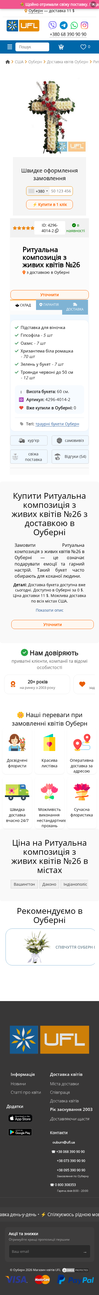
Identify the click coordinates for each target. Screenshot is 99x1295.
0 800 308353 (65, 1184)
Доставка (75, 309)
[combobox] (38, 191)
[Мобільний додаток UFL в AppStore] (21, 1117)
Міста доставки (64, 1083)
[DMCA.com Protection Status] (75, 1270)
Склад (25, 305)
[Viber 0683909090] (52, 27)
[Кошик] (60, 47)
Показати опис (50, 610)
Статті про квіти (26, 1092)
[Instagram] (84, 27)
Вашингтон (24, 884)
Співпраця (60, 1092)
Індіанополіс (75, 884)
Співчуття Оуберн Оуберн (76, 947)
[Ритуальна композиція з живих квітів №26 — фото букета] (49, 115)
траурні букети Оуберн (57, 423)
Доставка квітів (64, 1100)
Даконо (49, 884)
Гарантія (51, 304)
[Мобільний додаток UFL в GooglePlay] (21, 1131)
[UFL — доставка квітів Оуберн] (23, 25)
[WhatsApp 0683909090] (75, 27)
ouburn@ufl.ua (64, 1142)
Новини (18, 1083)
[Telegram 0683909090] (64, 27)
